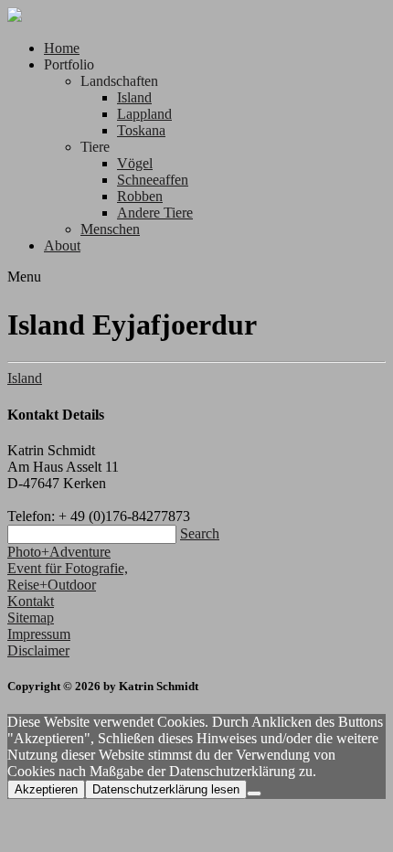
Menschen (110, 229)
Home (62, 48)
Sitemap (30, 617)
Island (134, 97)
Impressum (38, 634)
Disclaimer (38, 650)
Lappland (144, 114)
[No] (254, 793)
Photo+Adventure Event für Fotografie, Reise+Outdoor (67, 568)
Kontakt (30, 601)
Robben (140, 196)
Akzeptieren (46, 789)
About (62, 245)
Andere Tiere (155, 212)
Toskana (141, 130)
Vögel (135, 163)
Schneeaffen (152, 179)
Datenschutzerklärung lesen (165, 789)
